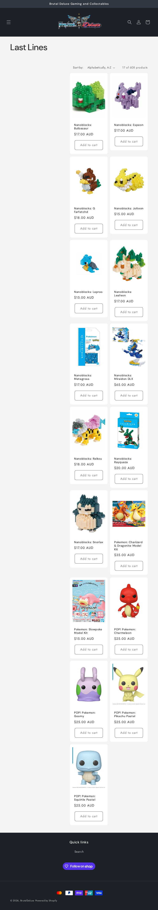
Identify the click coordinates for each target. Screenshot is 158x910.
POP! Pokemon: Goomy (84, 714)
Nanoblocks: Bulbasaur (83, 126)
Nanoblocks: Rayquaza (123, 460)
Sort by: (78, 67)
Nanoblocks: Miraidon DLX (123, 377)
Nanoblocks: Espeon (128, 125)
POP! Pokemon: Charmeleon (125, 631)
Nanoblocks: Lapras (88, 291)
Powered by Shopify (46, 900)
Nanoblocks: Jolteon (129, 208)
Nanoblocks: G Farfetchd (84, 210)
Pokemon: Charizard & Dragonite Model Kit (128, 545)
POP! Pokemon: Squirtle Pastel (84, 798)
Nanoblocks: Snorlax (88, 542)
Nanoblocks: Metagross (83, 377)
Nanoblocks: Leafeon (123, 293)
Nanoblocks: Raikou (88, 458)
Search (79, 852)
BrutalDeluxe (27, 900)
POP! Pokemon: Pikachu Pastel (125, 714)
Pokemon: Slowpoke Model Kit (88, 631)
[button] (8, 22)
